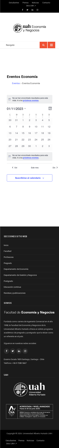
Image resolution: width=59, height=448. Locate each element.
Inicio (6, 245)
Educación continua (12, 287)
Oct (15, 167)
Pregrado (8, 263)
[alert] (29, 156)
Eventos (16, 83)
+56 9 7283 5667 (19, 363)
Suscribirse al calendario (28, 177)
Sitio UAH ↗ (31, 6)
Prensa (25, 3)
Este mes (35, 167)
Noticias (35, 3)
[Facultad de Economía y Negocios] (29, 28)
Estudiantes (14, 3)
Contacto (46, 3)
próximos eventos (31, 100)
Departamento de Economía (16, 269)
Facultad (7, 251)
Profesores (8, 257)
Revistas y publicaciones (14, 293)
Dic (54, 167)
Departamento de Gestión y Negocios (20, 275)
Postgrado (8, 281)
